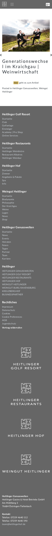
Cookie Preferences (12, 317)
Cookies (6, 313)
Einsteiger (7, 129)
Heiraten (6, 242)
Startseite (7, 119)
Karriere (6, 259)
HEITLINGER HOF (11, 281)
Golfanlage (7, 125)
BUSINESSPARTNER (12, 294)
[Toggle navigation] (12, 4)
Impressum (7, 307)
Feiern (5, 245)
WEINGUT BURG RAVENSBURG (19, 288)
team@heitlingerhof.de (13, 524)
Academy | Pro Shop (12, 132)
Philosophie (8, 203)
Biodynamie (8, 199)
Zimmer (6, 174)
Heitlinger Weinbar (11, 158)
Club (4, 122)
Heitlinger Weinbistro (13, 151)
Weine (5, 209)
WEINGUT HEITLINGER (14, 284)
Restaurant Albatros (12, 155)
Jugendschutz (9, 324)
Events (5, 239)
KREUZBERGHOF (11, 291)
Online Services (10, 136)
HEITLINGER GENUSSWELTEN (18, 271)
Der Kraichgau (9, 206)
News (5, 216)
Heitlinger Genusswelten (25, 88)
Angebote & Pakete (12, 177)
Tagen (5, 249)
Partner (6, 252)
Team (4, 255)
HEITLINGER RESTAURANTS (16, 278)
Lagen (5, 213)
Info (4, 184)
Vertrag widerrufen (12, 328)
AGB (4, 320)
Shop (4, 219)
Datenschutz (8, 310)
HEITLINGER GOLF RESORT (16, 274)
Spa (4, 180)
